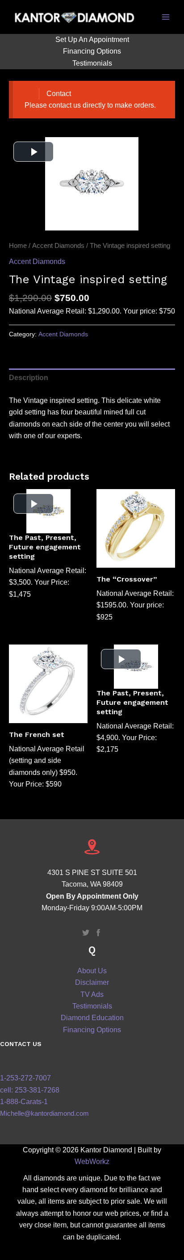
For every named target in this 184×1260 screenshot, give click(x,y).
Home (18, 245)
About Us (92, 971)
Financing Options (92, 51)
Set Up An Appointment (92, 39)
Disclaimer (92, 982)
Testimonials (92, 63)
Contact (58, 93)
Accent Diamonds (58, 245)
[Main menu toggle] (165, 17)
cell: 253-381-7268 (29, 1090)
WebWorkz (92, 1161)
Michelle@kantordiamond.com (44, 1113)
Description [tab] (28, 377)
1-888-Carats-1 (24, 1101)
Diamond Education (92, 1017)
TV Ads (92, 994)
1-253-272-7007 (25, 1078)
